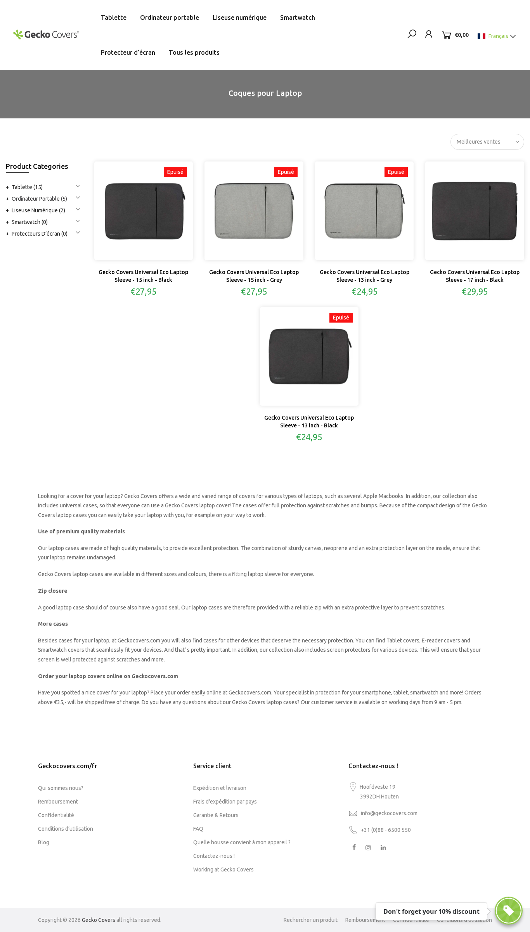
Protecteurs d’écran (40, 234)
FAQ (198, 829)
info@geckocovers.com (389, 813)
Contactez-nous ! (214, 856)
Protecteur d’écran (128, 52)
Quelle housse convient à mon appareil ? (242, 842)
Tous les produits (194, 52)
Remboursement (58, 801)
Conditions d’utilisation (65, 829)
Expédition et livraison (219, 788)
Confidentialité (56, 815)
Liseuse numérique (240, 17)
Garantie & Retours (216, 815)
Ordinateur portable (169, 17)
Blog (43, 842)
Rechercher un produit (311, 920)
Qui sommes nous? (60, 788)
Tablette (113, 17)
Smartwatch (297, 17)
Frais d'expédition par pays (225, 801)
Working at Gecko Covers (223, 869)
